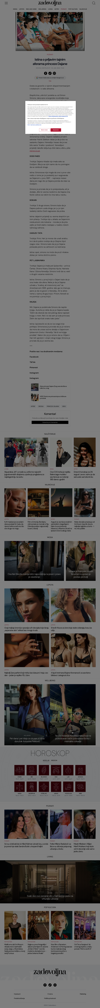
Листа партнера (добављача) (34, 125)
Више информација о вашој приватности (58, 116)
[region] (50, 117)
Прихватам (56, 130)
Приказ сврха (44, 130)
